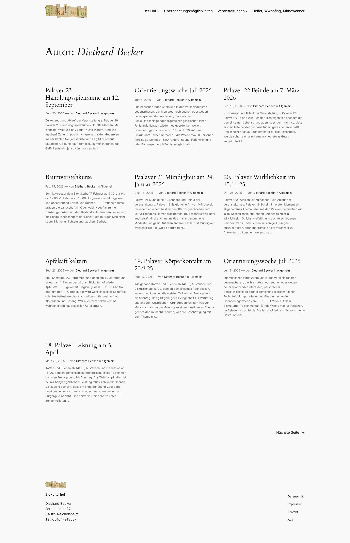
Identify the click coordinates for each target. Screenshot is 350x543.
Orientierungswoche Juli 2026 (172, 90)
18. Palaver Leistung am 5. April (79, 349)
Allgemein (107, 113)
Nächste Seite (290, 432)
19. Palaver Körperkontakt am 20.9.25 (172, 265)
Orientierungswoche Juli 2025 (262, 261)
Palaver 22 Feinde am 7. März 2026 (261, 94)
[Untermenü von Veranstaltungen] (246, 11)
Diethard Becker (86, 113)
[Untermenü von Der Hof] (158, 11)
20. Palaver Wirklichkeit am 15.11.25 (259, 181)
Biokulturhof (55, 494)
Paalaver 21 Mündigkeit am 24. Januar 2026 (174, 181)
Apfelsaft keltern (66, 261)
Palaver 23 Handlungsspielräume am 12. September (82, 98)
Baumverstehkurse (68, 177)
